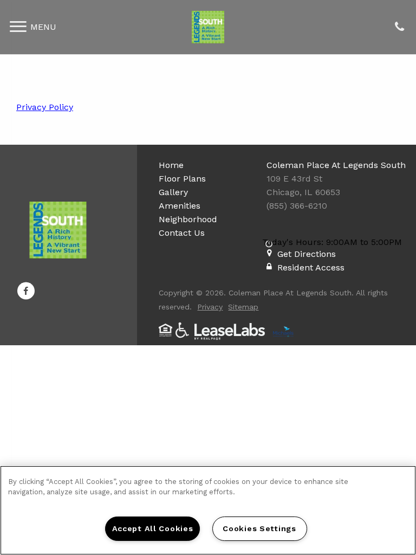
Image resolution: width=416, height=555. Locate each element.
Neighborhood (188, 219)
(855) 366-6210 (399, 27)
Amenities (179, 206)
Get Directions (306, 254)
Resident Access (310, 267)
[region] (208, 510)
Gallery (173, 192)
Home (171, 165)
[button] (26, 291)
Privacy (210, 306)
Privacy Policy (44, 107)
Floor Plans (182, 178)
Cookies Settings (259, 528)
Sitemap (243, 306)
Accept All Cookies (152, 528)
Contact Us (182, 233)
